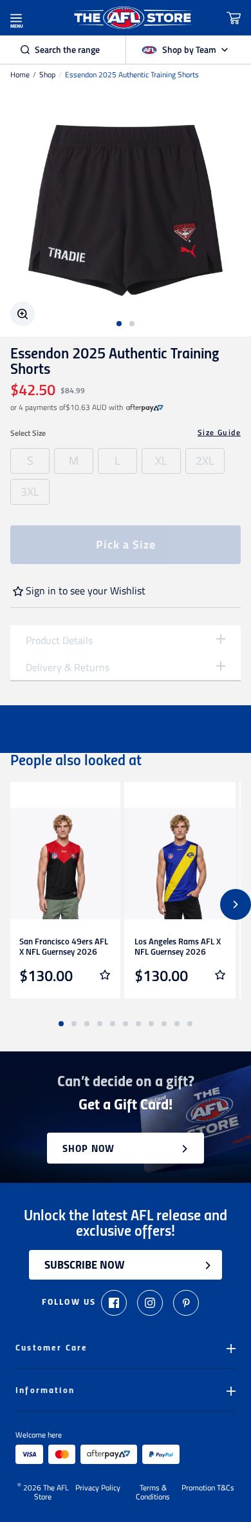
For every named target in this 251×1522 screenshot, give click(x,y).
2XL (205, 460)
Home (20, 74)
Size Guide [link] (219, 432)
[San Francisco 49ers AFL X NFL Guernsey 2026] (64, 863)
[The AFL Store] (133, 17)
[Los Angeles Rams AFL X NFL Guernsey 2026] (180, 863)
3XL (30, 491)
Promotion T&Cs (207, 1488)
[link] (145, 407)
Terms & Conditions (153, 1492)
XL (161, 460)
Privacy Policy (97, 1488)
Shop (47, 74)
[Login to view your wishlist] (105, 975)
